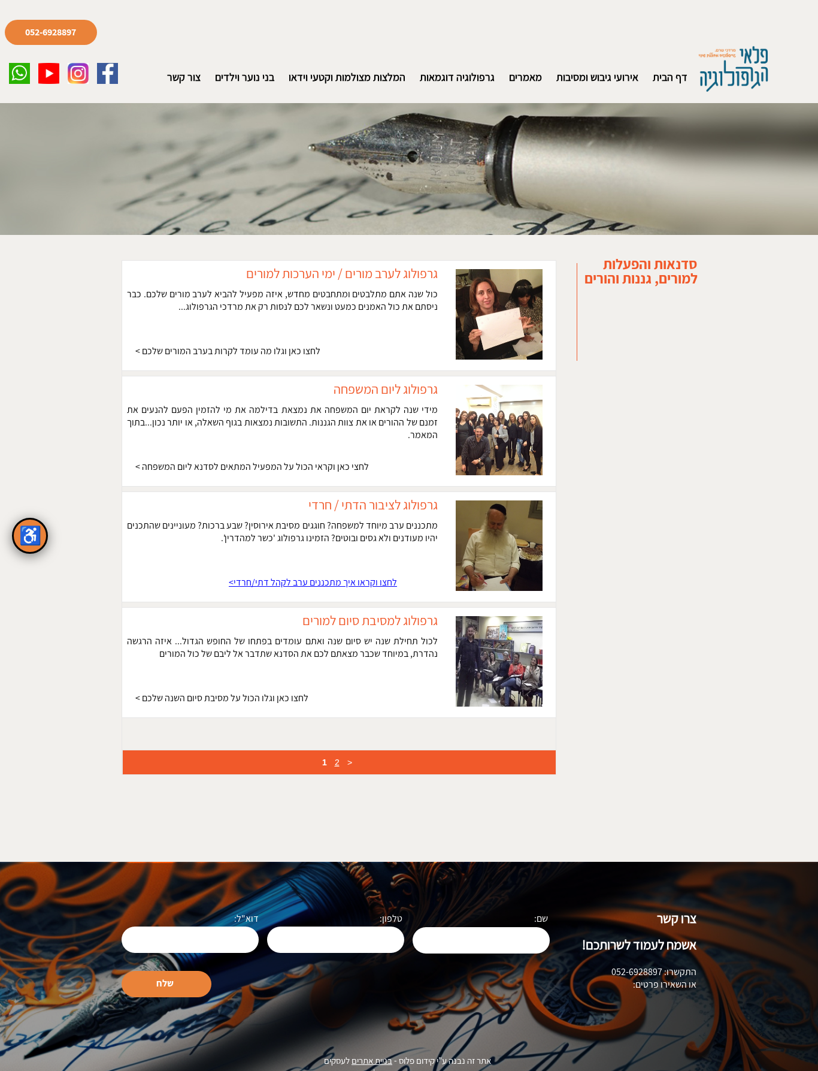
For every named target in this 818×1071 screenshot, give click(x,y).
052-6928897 (50, 32)
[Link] (48, 73)
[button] (19, 73)
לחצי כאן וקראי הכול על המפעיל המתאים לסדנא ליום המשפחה (254, 466)
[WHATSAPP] (19, 73)
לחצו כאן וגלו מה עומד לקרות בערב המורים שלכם (230, 351)
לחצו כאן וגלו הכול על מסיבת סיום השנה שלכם (224, 698)
